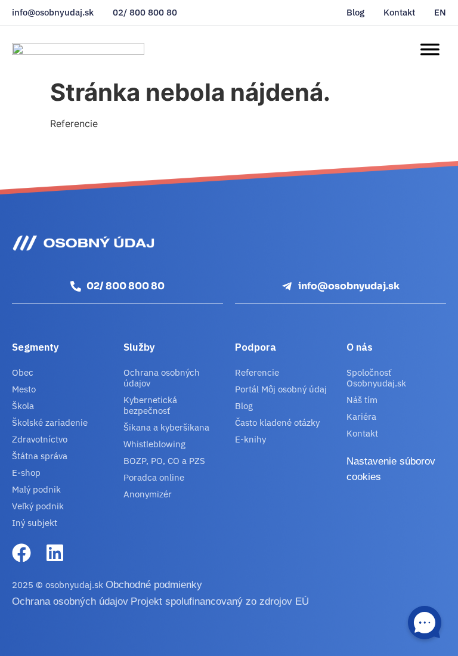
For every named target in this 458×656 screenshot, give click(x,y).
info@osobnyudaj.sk (53, 12)
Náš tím (361, 400)
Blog (355, 12)
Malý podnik (36, 489)
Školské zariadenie (50, 422)
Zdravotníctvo (39, 439)
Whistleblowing (154, 444)
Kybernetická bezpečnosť (150, 405)
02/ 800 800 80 (145, 12)
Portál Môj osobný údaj (281, 389)
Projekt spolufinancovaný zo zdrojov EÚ (220, 601)
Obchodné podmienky (154, 584)
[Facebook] (21, 552)
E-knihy (250, 439)
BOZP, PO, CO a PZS (164, 460)
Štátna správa (39, 456)
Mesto (24, 389)
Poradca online (153, 477)
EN (440, 12)
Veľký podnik (38, 506)
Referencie (257, 372)
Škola (23, 405)
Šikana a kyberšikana (166, 427)
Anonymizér (147, 494)
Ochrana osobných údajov (161, 378)
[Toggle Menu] (429, 49)
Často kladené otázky (277, 422)
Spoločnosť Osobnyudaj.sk (376, 378)
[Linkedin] (54, 552)
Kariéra (361, 416)
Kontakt (399, 12)
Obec (22, 372)
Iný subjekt (34, 522)
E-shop (26, 472)
